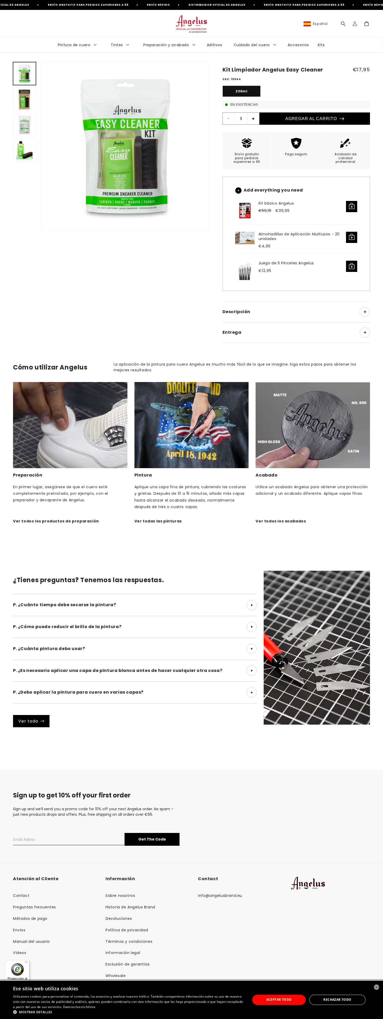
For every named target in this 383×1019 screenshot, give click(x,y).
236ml (241, 91)
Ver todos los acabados (281, 521)
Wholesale (116, 975)
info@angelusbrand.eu (220, 895)
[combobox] (376, 987)
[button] (343, 23)
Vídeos (19, 952)
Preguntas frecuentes (34, 907)
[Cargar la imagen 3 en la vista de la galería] (24, 124)
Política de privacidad (127, 930)
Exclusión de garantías (128, 964)
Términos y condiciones (129, 941)
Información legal (123, 952)
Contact (21, 895)
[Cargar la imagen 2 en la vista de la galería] (24, 99)
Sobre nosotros (120, 895)
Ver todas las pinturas (158, 521)
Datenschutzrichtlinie (79, 1007)
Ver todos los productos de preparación (56, 521)
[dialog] (191, 1000)
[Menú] (26, 963)
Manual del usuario (31, 941)
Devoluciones (119, 918)
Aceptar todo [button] (279, 999)
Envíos (19, 930)
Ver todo (28, 721)
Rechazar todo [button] (337, 999)
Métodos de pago (30, 918)
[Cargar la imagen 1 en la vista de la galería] (24, 73)
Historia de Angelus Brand (130, 907)
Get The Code (152, 839)
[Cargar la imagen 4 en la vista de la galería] (24, 150)
